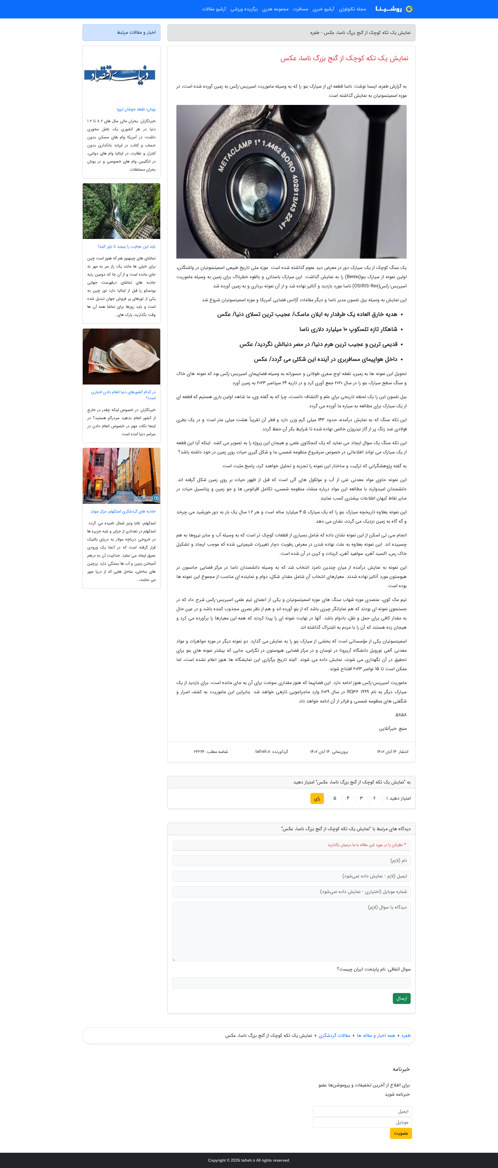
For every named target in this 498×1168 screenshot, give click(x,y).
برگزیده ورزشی (244, 9)
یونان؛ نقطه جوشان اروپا (136, 109)
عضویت (401, 1133)
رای (317, 798)
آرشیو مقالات (214, 9)
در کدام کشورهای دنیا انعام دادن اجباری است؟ (123, 395)
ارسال (402, 998)
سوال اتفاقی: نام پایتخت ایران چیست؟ (374, 969)
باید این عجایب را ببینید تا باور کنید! (127, 247)
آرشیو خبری (323, 9)
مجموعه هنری (275, 9)
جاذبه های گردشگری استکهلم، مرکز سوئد (123, 511)
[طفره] (394, 9)
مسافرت (300, 9)
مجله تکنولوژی (352, 9)
